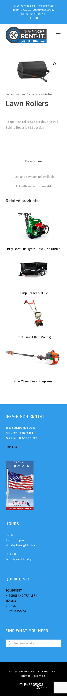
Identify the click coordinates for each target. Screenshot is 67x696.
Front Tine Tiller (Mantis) (33, 337)
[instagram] (37, 18)
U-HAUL (11, 605)
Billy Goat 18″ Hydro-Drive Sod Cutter (33, 249)
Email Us (11, 447)
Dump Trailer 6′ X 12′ (33, 293)
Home (9, 94)
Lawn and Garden (25, 94)
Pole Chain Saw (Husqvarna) (34, 381)
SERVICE (11, 600)
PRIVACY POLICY (16, 611)
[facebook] (30, 18)
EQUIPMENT (14, 590)
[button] (54, 64)
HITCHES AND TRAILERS (21, 595)
